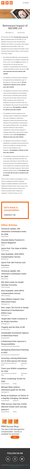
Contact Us (10, 215)
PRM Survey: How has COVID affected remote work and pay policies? (14, 407)
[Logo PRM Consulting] (7, 2)
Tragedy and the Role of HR (13, 327)
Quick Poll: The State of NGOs (14, 248)
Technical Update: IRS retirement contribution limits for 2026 (13, 231)
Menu (27, 3)
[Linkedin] (8, 459)
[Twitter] (22, 459)
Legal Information (16, 467)
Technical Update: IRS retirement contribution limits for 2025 (13, 273)
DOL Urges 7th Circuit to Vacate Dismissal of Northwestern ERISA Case (15, 310)
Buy (15, 437)
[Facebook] (15, 459)
